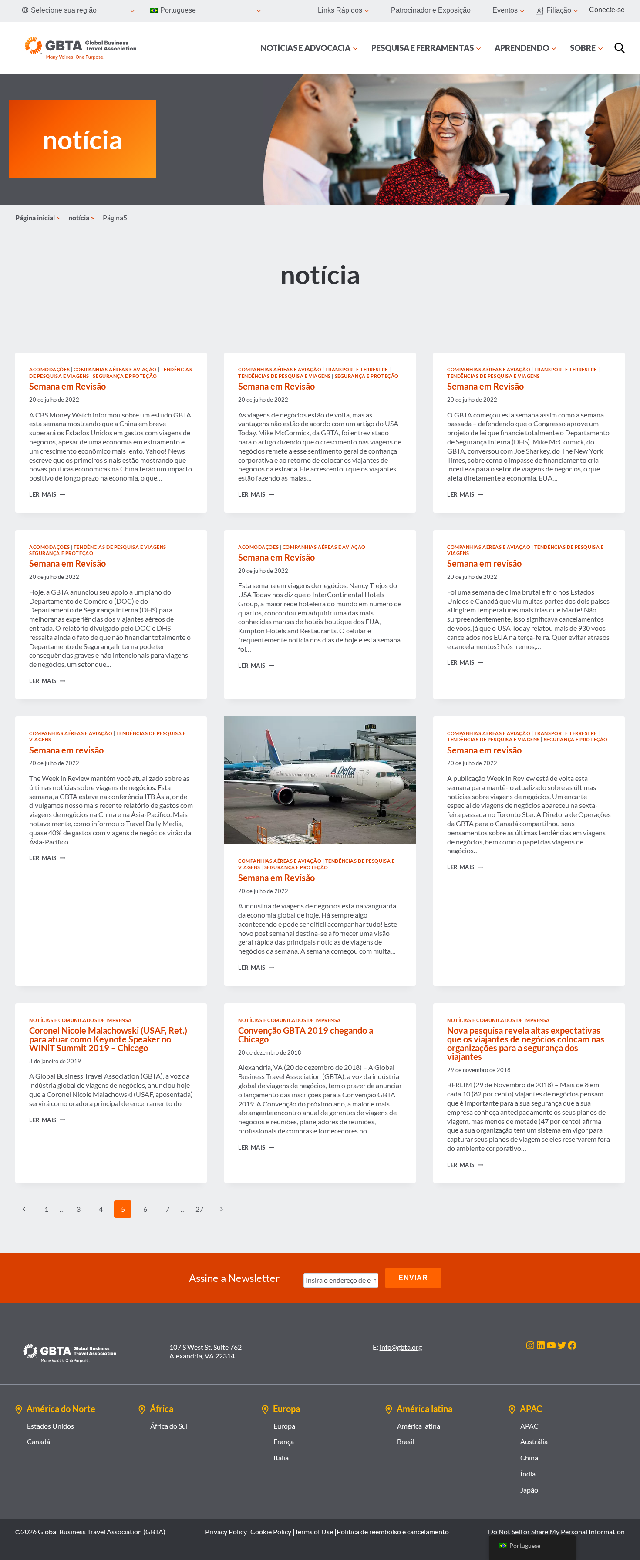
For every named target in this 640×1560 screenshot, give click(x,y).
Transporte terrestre (356, 369)
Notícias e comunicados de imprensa (80, 1020)
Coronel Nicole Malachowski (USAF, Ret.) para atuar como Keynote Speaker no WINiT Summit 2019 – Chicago (108, 1039)
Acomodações (49, 369)
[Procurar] (619, 48)
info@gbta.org (401, 1347)
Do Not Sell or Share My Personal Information (556, 1531)
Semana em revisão (484, 563)
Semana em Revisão (67, 386)
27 (199, 1209)
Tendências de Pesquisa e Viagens (284, 376)
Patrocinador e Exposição (431, 10)
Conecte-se (607, 9)
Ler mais (47, 494)
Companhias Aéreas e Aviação (115, 369)
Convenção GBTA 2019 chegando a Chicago (305, 1034)
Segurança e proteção (125, 376)
